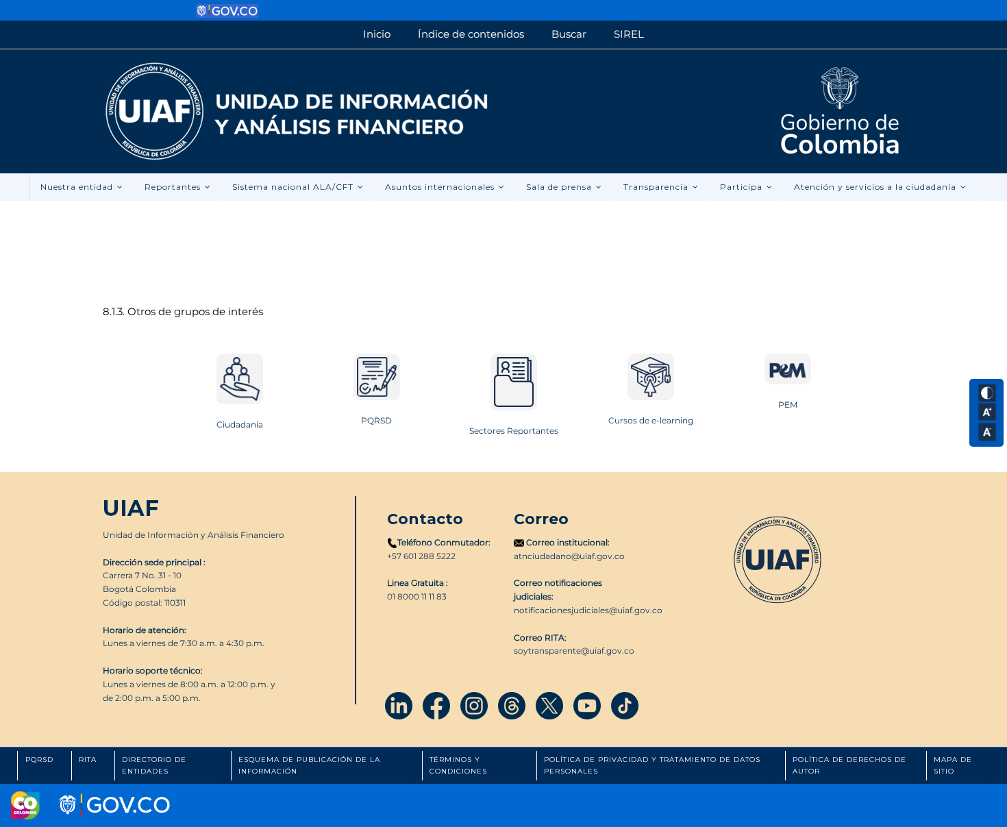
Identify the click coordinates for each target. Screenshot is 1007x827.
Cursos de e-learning (650, 420)
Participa (742, 187)
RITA (88, 759)
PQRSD (376, 420)
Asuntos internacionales (441, 187)
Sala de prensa (560, 187)
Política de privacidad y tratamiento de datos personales (652, 765)
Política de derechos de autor (849, 765)
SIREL (629, 33)
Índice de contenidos (471, 33)
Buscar (568, 33)
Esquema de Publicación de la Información (309, 765)
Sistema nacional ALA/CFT (294, 187)
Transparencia (657, 187)
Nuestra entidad (78, 187)
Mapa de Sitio (953, 765)
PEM (787, 404)
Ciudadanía (239, 424)
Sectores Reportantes (513, 430)
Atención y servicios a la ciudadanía (876, 187)
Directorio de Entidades (154, 765)
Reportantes (174, 187)
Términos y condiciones (458, 765)
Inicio (376, 33)
